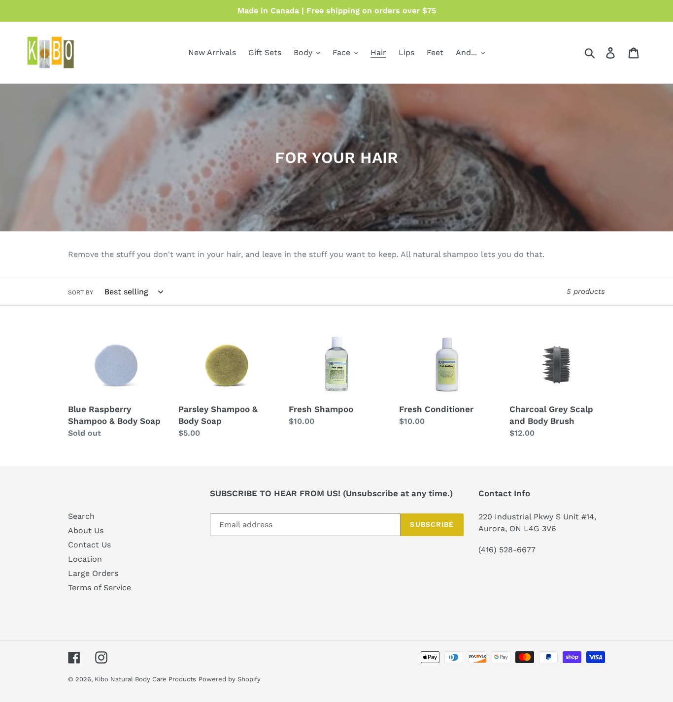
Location (85, 559)
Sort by (80, 292)
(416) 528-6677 (507, 549)
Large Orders (93, 573)
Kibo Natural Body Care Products (145, 679)
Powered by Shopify (230, 679)
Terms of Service (99, 587)
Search (81, 516)
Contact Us (89, 544)
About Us (85, 530)
